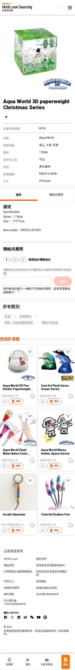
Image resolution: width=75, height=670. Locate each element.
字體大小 (9, 581)
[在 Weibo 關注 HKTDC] (25, 617)
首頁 (7, 316)
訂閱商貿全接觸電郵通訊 (18, 571)
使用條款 (41, 581)
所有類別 (25, 316)
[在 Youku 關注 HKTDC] (45, 617)
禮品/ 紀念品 (50, 322)
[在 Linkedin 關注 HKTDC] (19, 617)
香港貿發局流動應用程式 (50, 565)
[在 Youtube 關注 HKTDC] (38, 617)
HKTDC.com (11, 558)
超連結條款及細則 (46, 587)
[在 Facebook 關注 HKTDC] (5, 617)
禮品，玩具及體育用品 (19, 322)
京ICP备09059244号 (47, 594)
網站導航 (9, 594)
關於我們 (41, 558)
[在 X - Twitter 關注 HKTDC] (12, 617)
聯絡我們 (9, 565)
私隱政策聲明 (11, 587)
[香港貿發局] (37, 553)
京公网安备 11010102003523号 (15, 602)
